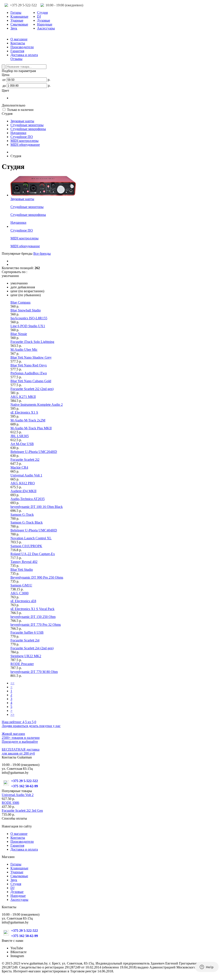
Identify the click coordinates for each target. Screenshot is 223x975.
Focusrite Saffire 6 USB (27, 632)
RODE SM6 (10, 803)
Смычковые (19, 24)
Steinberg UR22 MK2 (25, 656)
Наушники (18, 133)
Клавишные (19, 16)
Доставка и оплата (24, 55)
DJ (39, 16)
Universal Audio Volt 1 (26, 475)
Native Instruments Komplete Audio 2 (36, 404)
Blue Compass (20, 302)
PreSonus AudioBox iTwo (28, 373)
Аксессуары (46, 28)
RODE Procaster (22, 664)
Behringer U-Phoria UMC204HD (33, 452)
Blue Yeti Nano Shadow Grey (31, 357)
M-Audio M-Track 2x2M (27, 420)
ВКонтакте (18, 952)
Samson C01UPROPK (26, 546)
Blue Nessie (18, 334)
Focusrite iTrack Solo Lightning (32, 342)
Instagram (17, 956)
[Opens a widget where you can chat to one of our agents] (207, 967)
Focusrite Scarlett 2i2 (24, 459)
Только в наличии (20, 110)
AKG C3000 (19, 593)
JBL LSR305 (19, 436)
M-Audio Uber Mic (23, 349)
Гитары (15, 12)
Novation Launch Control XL (31, 538)
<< (12, 683)
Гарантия (17, 51)
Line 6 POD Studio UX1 (27, 326)
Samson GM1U (21, 585)
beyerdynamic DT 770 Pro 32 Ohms (35, 624)
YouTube (16, 948)
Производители (22, 47)
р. (48, 79)
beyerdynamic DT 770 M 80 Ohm (34, 672)
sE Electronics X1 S (24, 412)
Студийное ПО (21, 137)
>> (12, 714)
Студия (42, 12)
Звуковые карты (22, 121)
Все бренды (42, 253)
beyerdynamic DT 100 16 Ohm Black (36, 507)
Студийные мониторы (27, 125)
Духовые (43, 20)
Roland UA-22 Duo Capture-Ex (32, 554)
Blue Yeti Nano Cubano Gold (30, 381)
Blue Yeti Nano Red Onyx (28, 365)
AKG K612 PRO (22, 483)
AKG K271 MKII (23, 397)
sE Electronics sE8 (23, 601)
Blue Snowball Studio (25, 310)
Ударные (16, 20)
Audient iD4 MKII (23, 491)
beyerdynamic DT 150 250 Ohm (33, 617)
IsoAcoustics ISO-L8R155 (28, 318)
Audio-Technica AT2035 (27, 499)
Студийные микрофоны (28, 129)
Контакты (17, 43)
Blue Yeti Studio (21, 569)
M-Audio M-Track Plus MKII (31, 428)
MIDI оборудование (25, 144)
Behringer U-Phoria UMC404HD (33, 530)
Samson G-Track (22, 514)
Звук (13, 28)
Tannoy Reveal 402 (23, 562)
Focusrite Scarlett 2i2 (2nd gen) (32, 389)
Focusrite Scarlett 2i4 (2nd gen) (32, 648)
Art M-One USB (22, 444)
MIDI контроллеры (24, 141)
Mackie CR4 (19, 467)
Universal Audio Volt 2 (18, 795)
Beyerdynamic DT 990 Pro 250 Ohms (36, 577)
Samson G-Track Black (26, 522)
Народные (44, 24)
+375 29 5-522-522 (23, 5)
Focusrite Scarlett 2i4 (24, 640)
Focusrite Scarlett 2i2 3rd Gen (22, 810)
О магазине (18, 39)
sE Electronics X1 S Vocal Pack (32, 609)
